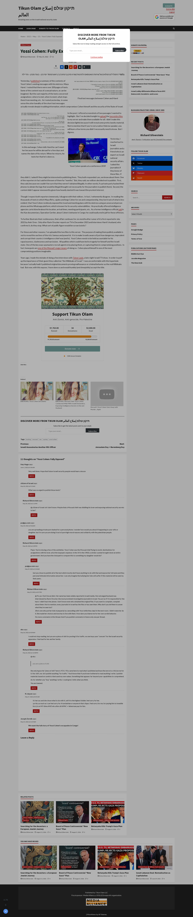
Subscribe (119, 50)
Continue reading (96, 57)
